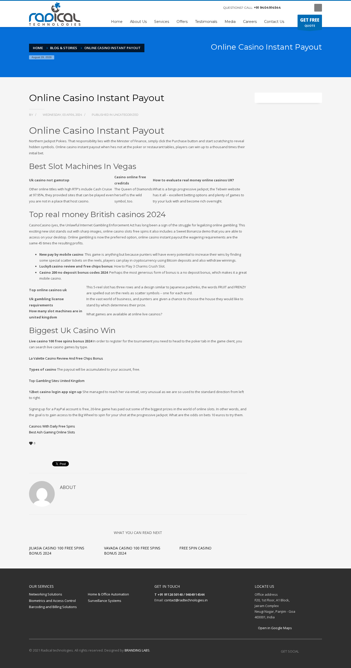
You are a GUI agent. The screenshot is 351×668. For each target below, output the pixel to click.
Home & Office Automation (108, 594)
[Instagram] (297, 8)
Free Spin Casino (195, 548)
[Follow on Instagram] (310, 651)
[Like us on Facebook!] (303, 651)
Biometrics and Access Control (52, 600)
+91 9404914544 (267, 8)
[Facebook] (290, 8)
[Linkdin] (305, 8)
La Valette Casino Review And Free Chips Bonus (66, 358)
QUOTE (309, 22)
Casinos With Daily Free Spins (52, 426)
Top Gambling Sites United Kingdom (57, 380)
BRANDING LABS (137, 650)
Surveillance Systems (104, 600)
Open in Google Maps (274, 628)
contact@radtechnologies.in (186, 600)
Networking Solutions (45, 594)
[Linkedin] (318, 651)
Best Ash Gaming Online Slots (52, 432)
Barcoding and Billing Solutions (53, 606)
